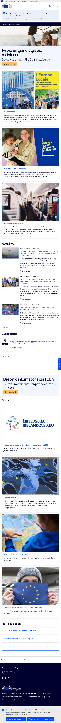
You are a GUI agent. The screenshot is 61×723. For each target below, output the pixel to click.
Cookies (48, 696)
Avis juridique (23, 700)
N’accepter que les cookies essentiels (40, 719)
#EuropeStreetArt (9, 498)
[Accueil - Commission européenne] (7, 5)
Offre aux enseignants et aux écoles (16, 555)
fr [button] (49, 6)
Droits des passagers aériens (14, 223)
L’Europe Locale (9, 112)
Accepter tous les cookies (15, 719)
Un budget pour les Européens (14, 169)
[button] (13, 659)
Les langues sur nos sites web (34, 696)
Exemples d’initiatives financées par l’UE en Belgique (22, 608)
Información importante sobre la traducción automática (33, 19)
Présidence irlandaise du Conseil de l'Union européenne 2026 (25, 445)
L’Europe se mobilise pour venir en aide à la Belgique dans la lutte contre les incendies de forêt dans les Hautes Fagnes (39, 253)
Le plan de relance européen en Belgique (18, 639)
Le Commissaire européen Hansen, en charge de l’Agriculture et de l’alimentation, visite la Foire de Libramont (37, 281)
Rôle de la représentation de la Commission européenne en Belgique (28, 647)
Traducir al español (11, 19)
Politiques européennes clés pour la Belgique (19, 630)
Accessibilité (33, 700)
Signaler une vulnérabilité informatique (13, 696)
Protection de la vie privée (9, 700)
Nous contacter (45, 693)
